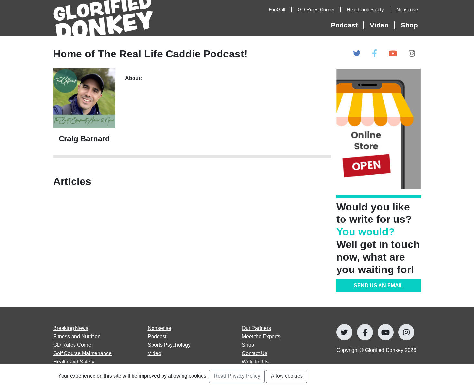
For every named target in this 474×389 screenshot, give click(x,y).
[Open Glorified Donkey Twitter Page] (356, 54)
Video (154, 353)
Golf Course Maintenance (82, 353)
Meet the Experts (261, 336)
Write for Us (255, 361)
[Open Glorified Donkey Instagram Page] (412, 54)
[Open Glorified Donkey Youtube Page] (393, 54)
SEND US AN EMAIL (378, 285)
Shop (409, 25)
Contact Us (254, 353)
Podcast (157, 336)
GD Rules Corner (73, 345)
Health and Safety (73, 361)
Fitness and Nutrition (77, 336)
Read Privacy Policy (237, 376)
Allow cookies (287, 376)
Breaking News (70, 328)
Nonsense (159, 328)
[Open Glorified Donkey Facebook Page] (374, 54)
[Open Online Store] (378, 128)
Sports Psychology (169, 345)
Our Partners (256, 328)
